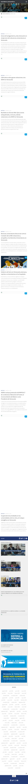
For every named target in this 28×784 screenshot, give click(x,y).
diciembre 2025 (6, 695)
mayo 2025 (23, 697)
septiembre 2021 (4, 727)
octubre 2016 (21, 763)
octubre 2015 (10, 768)
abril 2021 (10, 729)
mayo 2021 (4, 729)
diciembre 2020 (13, 731)
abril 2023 (10, 713)
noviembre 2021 (14, 725)
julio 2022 (5, 720)
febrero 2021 (23, 729)
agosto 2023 (12, 711)
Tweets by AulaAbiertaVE (5, 652)
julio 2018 (5, 752)
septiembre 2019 (4, 743)
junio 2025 (17, 697)
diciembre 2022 (13, 716)
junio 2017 (25, 759)
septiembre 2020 (14, 734)
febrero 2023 (23, 713)
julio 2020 (5, 736)
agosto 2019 (12, 743)
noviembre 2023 (14, 709)
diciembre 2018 (13, 747)
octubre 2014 (17, 768)
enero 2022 (21, 722)
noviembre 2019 (14, 740)
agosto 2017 (12, 759)
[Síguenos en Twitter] (22, 538)
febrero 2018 (14, 754)
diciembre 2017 (6, 756)
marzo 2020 (7, 738)
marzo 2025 (9, 700)
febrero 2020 (14, 738)
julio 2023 (19, 711)
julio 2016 (15, 765)
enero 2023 (6, 716)
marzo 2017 (16, 761)
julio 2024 (11, 704)
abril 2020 (23, 736)
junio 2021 (25, 727)
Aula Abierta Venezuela (5, 646)
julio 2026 (11, 691)
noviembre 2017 (14, 756)
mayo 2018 (17, 752)
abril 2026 (4, 693)
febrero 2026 (17, 693)
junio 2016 (21, 765)
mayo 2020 (17, 736)
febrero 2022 (14, 722)
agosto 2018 (22, 749)
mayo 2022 (17, 720)
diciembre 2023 (6, 709)
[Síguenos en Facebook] (20, 538)
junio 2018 (11, 752)
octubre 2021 (22, 725)
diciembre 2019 (6, 740)
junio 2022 (11, 720)
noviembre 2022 (21, 716)
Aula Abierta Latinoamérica (8, 1)
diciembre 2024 (24, 700)
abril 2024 (4, 706)
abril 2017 (10, 761)
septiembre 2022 (14, 718)
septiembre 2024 (22, 702)
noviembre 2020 (21, 731)
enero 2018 (21, 754)
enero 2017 (6, 763)
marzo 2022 (7, 722)
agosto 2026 (4, 691)
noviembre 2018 (21, 747)
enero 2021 (6, 731)
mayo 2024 (23, 704)
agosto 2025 (4, 697)
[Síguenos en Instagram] (24, 538)
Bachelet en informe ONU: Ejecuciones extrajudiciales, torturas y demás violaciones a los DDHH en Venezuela (12, 115)
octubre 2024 (14, 702)
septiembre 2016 (8, 765)
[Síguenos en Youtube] (26, 538)
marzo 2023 (16, 713)
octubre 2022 (6, 718)
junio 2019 (25, 743)
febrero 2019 (23, 745)
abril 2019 (10, 745)
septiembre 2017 (4, 759)
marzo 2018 (7, 754)
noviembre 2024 (6, 702)
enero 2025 (16, 700)
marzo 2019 (16, 745)
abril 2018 (23, 752)
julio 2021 (19, 727)
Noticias (3, 33)
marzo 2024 (10, 706)
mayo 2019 (4, 745)
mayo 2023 (4, 713)
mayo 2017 (4, 761)
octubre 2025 (22, 695)
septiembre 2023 (4, 711)
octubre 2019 (22, 740)
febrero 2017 (23, 761)
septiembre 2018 (14, 749)
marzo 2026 (10, 693)
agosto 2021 (12, 727)
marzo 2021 (16, 729)
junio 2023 (25, 711)
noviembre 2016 (13, 763)
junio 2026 (17, 691)
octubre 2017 (22, 756)
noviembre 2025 (14, 695)
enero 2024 (24, 706)
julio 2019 (19, 743)
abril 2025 (3, 700)
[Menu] (26, 1)
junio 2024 (17, 704)
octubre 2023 (22, 709)
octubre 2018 (6, 749)
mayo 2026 (23, 691)
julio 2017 (19, 759)
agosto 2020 (22, 734)
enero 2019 (6, 747)
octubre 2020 (6, 734)
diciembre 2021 (6, 725)
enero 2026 (24, 693)
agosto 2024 (4, 704)
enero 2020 (21, 738)
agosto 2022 (22, 718)
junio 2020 (11, 736)
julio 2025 (11, 697)
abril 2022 (23, 720)
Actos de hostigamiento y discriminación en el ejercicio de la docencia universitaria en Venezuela (14, 38)
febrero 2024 (17, 706)
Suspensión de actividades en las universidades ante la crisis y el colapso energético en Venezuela (12, 518)
